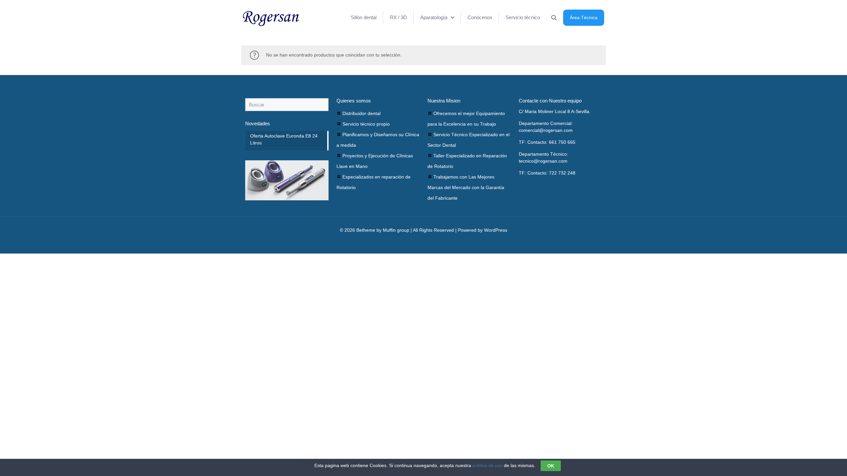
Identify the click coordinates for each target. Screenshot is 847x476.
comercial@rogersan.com (546, 130)
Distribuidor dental (361, 113)
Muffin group (396, 230)
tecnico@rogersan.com (543, 161)
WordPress (495, 230)
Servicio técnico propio (366, 124)
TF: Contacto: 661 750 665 (547, 142)
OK (550, 465)
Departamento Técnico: (543, 154)
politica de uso (487, 465)
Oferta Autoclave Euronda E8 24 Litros (284, 139)
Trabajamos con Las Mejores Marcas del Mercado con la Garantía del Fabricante (465, 187)
